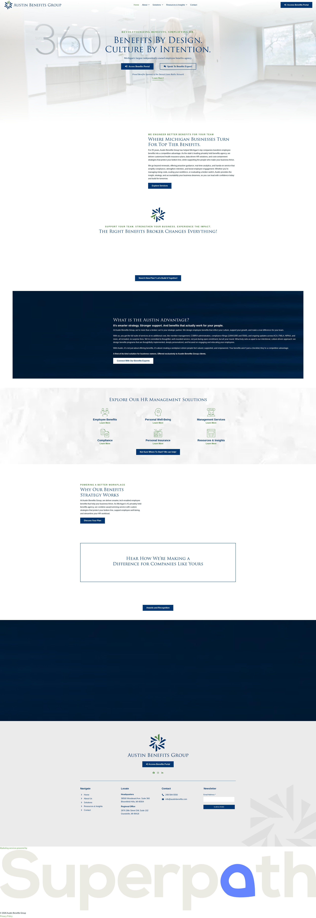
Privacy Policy (6, 916)
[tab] (88, 646)
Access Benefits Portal (297, 5)
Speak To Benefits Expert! (179, 66)
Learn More (157, 78)
